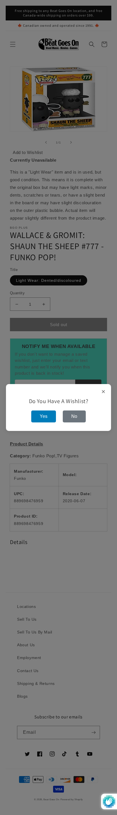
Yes (43, 416)
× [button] (103, 391)
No (74, 416)
